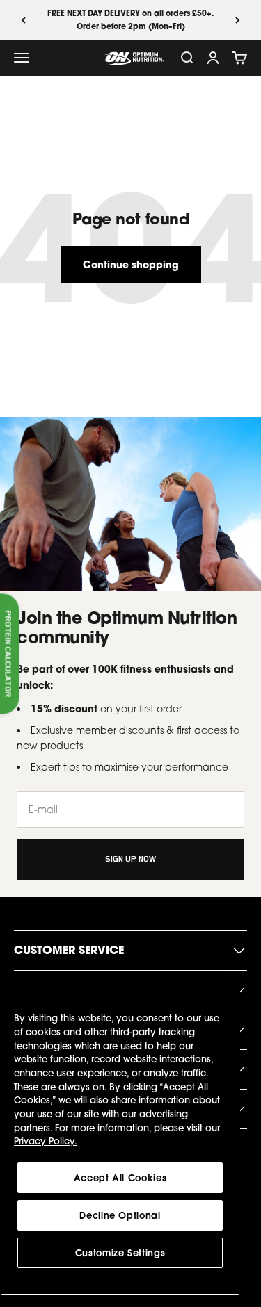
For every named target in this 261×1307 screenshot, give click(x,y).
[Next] (237, 20)
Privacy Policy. (45, 1140)
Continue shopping (131, 264)
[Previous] (23, 20)
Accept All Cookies (120, 1178)
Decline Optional (120, 1215)
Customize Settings (120, 1253)
